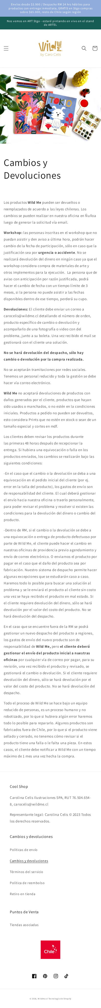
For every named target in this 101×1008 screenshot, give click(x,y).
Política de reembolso (27, 883)
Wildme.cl (43, 998)
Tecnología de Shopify (60, 998)
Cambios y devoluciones (29, 861)
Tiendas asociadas (24, 925)
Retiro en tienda (23, 894)
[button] (6, 48)
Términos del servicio (26, 872)
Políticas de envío (24, 849)
